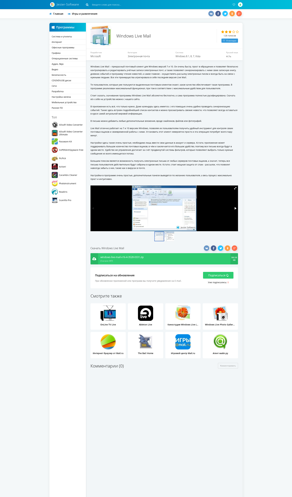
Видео (55, 69)
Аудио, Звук (58, 63)
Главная (58, 13)
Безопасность (59, 74)
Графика (56, 53)
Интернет (57, 42)
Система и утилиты (62, 36)
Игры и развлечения (84, 13)
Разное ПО (57, 107)
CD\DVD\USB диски (61, 80)
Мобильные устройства (64, 102)
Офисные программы (63, 47)
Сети (54, 85)
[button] (235, 188)
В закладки (231, 40)
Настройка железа (61, 96)
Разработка (58, 91)
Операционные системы (65, 58)
